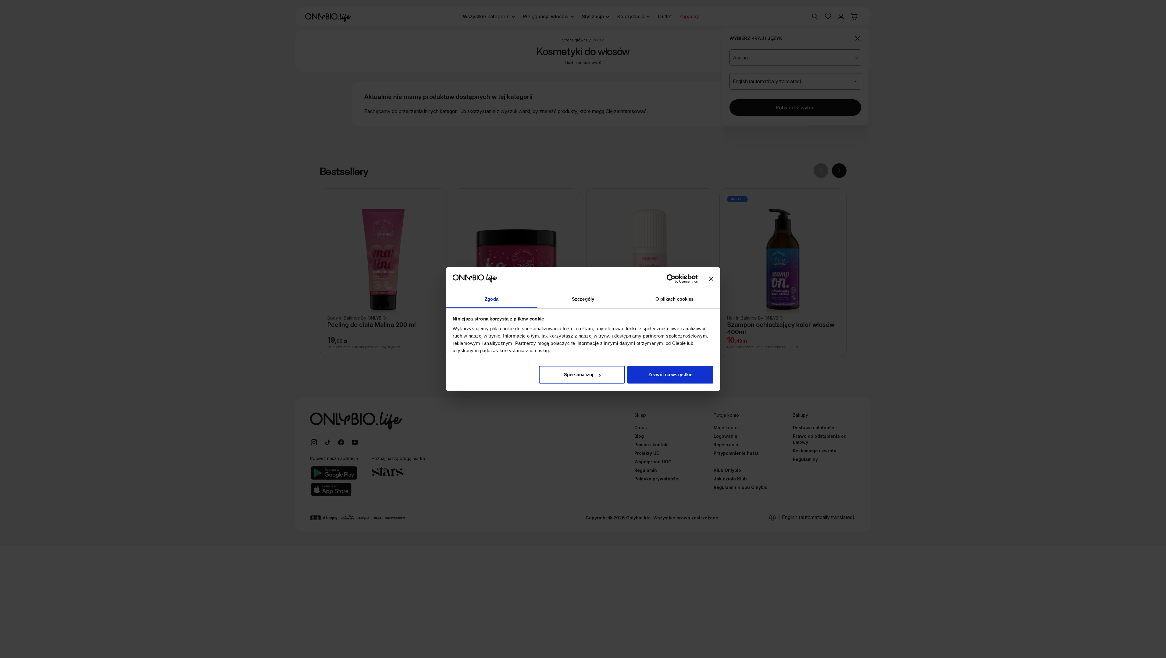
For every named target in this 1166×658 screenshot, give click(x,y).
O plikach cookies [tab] (674, 299)
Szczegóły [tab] (583, 299)
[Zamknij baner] (711, 279)
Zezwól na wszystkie (670, 374)
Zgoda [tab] (491, 299)
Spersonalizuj (578, 374)
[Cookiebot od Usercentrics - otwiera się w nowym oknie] (671, 279)
